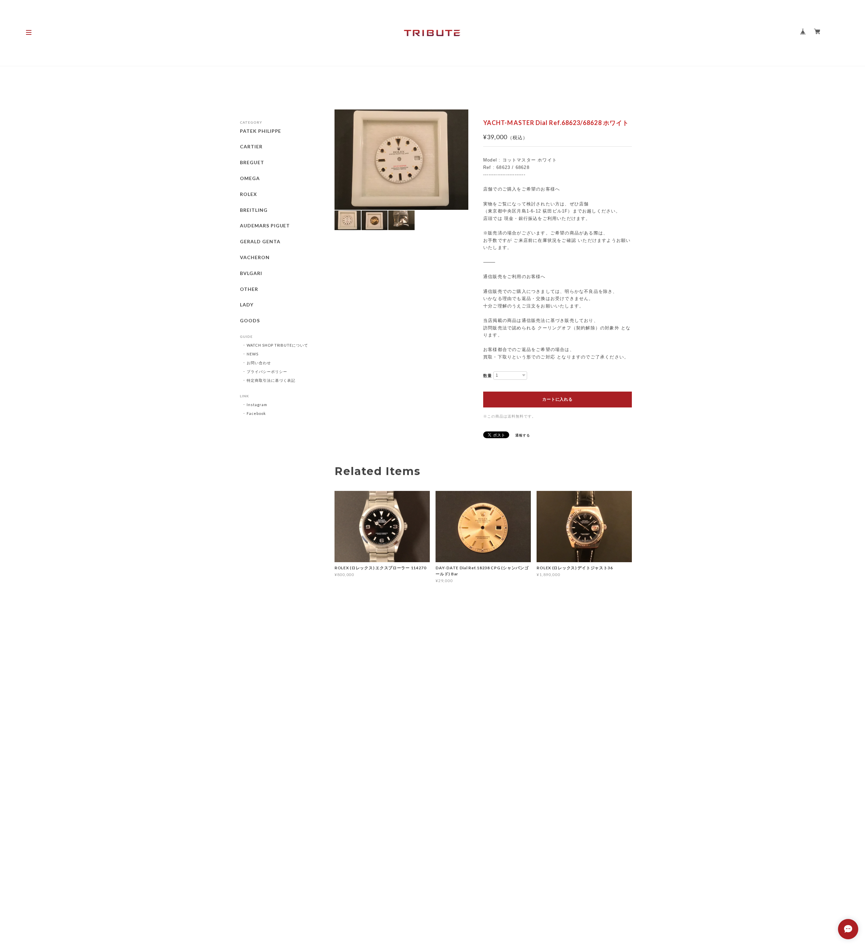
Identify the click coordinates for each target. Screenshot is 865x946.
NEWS (252, 354)
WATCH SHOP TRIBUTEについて (277, 345)
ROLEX (248, 194)
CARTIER (251, 146)
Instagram (257, 404)
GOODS (250, 320)
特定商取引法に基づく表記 (271, 380)
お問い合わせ (259, 362)
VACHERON (255, 257)
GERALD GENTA (260, 241)
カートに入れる (557, 399)
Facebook (256, 413)
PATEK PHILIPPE (260, 131)
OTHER (249, 289)
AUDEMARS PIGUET (265, 225)
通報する (522, 435)
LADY (246, 304)
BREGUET (252, 162)
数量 (487, 375)
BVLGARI (251, 273)
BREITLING (254, 210)
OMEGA (250, 178)
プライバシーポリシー (267, 371)
